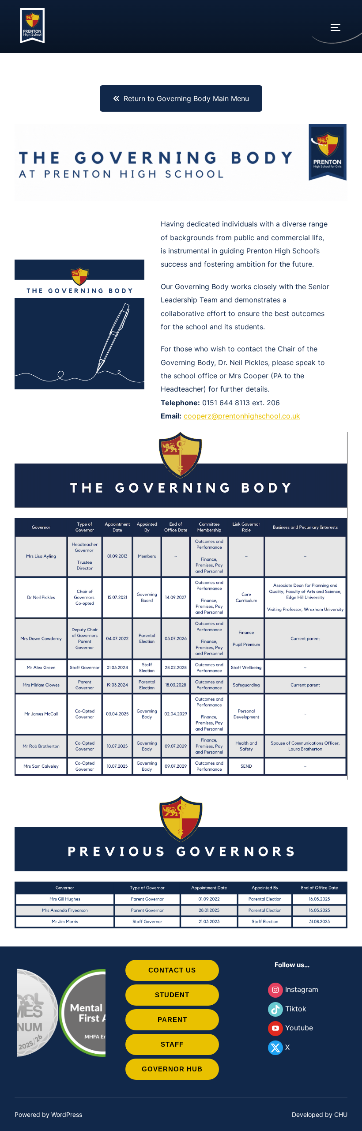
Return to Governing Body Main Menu (186, 98)
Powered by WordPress (48, 1114)
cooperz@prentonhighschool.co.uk (242, 415)
